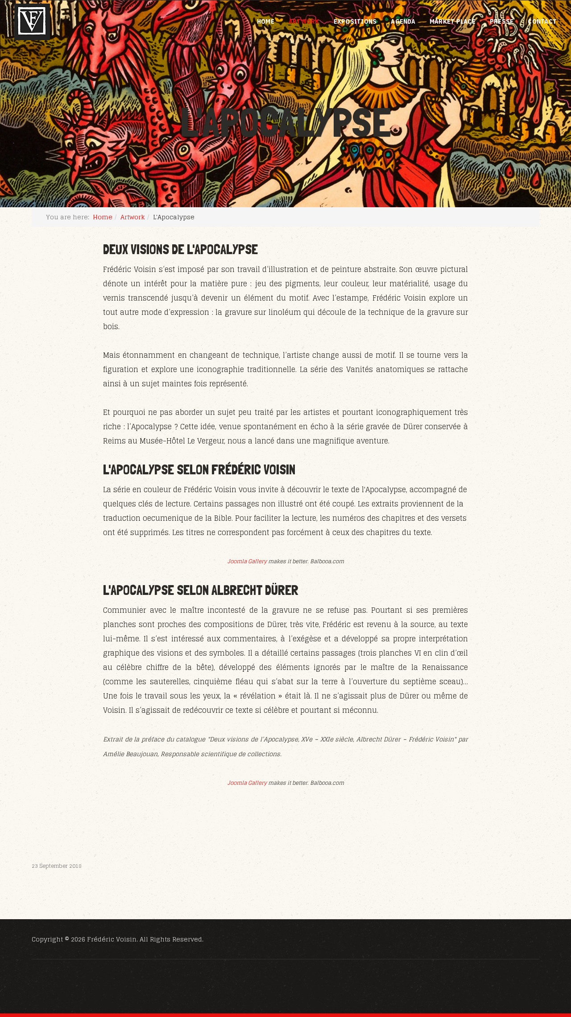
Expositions (355, 21)
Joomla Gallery (247, 561)
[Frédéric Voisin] (32, 22)
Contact (542, 21)
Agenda (403, 21)
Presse (502, 21)
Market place (453, 21)
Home (265, 21)
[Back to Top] (542, 961)
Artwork (304, 21)
